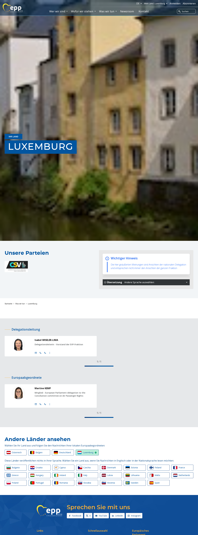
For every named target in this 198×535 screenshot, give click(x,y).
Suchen (185, 11)
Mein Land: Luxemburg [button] (154, 3)
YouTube (103, 515)
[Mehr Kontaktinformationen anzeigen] (50, 353)
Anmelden (175, 3)
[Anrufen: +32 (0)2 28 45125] (40, 353)
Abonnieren (189, 3)
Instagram (136, 515)
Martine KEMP (43, 388)
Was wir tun (20, 303)
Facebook (76, 515)
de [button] (137, 3)
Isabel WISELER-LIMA (46, 340)
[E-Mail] (36, 353)
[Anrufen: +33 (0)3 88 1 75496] (45, 404)
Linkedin (119, 515)
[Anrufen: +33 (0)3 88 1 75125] (45, 353)
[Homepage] (12, 7)
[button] (186, 282)
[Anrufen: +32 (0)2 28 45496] (40, 404)
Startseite (8, 303)
